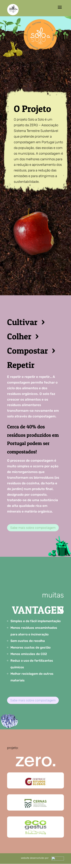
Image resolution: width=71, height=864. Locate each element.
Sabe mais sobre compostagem (33, 528)
